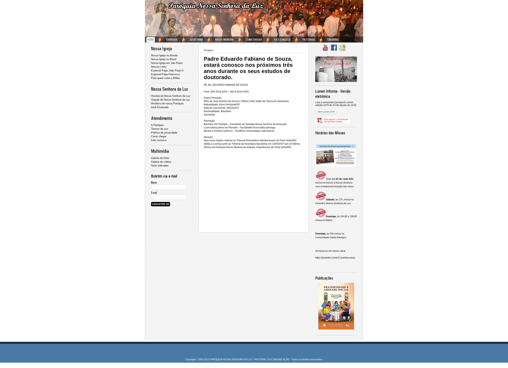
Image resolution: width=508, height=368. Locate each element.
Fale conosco (158, 140)
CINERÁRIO (333, 39)
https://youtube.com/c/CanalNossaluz (335, 257)
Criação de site (247, 366)
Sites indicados (160, 165)
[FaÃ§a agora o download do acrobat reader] (332, 122)
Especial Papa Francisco (165, 74)
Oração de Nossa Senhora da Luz (170, 99)
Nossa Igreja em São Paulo (167, 62)
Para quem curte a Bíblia (165, 78)
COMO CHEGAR (254, 39)
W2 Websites (262, 366)
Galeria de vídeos (161, 161)
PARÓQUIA (171, 39)
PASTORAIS (309, 39)
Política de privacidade (164, 132)
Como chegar (158, 136)
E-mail (154, 192)
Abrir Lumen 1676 (326, 111)
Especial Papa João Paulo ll (167, 70)
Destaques (209, 50)
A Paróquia (157, 125)
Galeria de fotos (160, 158)
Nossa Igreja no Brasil (163, 59)
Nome (154, 182)
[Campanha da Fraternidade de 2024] (336, 303)
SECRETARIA (196, 39)
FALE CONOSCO (282, 39)
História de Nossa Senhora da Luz (170, 95)
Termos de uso (159, 128)
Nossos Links (159, 66)
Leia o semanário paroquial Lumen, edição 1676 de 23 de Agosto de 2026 (335, 104)
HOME (150, 39)
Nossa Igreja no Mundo (164, 55)
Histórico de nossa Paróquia (167, 103)
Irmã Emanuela (159, 107)
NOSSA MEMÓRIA (224, 39)
